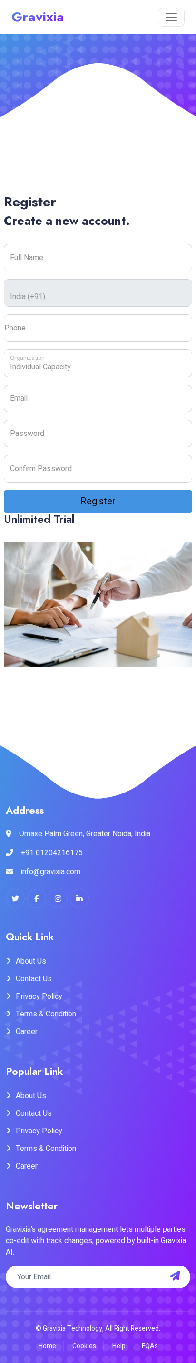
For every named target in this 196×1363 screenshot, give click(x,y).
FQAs (150, 1346)
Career (27, 1031)
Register (98, 501)
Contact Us (34, 979)
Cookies (84, 1346)
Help (119, 1346)
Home (47, 1346)
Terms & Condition (46, 1014)
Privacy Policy (39, 996)
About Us (31, 961)
